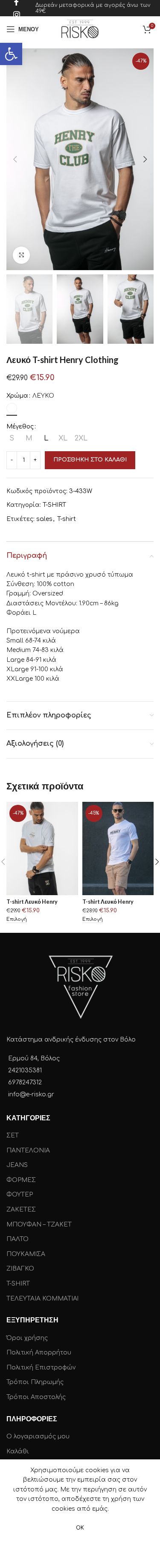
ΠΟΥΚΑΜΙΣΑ (25, 1254)
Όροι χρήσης (27, 1338)
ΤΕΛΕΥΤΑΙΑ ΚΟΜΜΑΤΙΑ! (42, 1298)
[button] (11, 54)
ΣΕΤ (12, 1135)
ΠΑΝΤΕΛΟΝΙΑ (28, 1150)
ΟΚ (80, 1528)
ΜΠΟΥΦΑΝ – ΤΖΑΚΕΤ (39, 1224)
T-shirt (66, 519)
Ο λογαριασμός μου (38, 1436)
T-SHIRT (54, 505)
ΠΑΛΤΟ (17, 1239)
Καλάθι (17, 1451)
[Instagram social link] (17, 14)
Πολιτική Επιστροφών (41, 1367)
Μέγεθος (20, 426)
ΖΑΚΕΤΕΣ (21, 1209)
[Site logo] (80, 29)
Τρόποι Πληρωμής (35, 1382)
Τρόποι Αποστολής (36, 1397)
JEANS (17, 1165)
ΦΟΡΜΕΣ (21, 1180)
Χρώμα (17, 396)
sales (44, 519)
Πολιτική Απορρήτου (38, 1352)
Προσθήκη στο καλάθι (90, 460)
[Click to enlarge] (21, 255)
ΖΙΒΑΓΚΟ (20, 1268)
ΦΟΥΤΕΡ (19, 1194)
